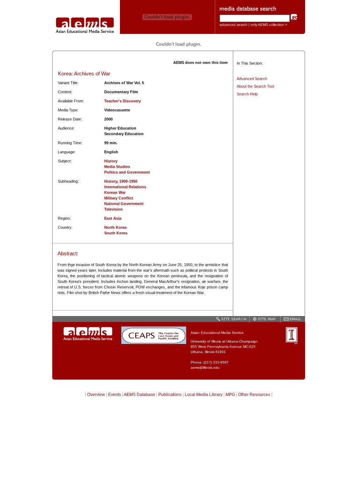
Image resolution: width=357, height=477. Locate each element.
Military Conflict (118, 198)
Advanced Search (252, 78)
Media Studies (117, 166)
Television (113, 209)
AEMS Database (139, 394)
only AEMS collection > (269, 25)
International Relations (125, 187)
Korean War (115, 192)
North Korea (115, 227)
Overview (96, 394)
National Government (124, 203)
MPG (230, 394)
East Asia (112, 218)
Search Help (247, 94)
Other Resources (254, 394)
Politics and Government (127, 172)
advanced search (234, 25)
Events (114, 394)
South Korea (115, 233)
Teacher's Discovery (122, 101)
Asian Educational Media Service (217, 333)
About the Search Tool (255, 86)
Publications (170, 394)
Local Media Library (203, 394)
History (110, 161)
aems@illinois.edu (205, 367)
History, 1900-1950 (120, 181)
